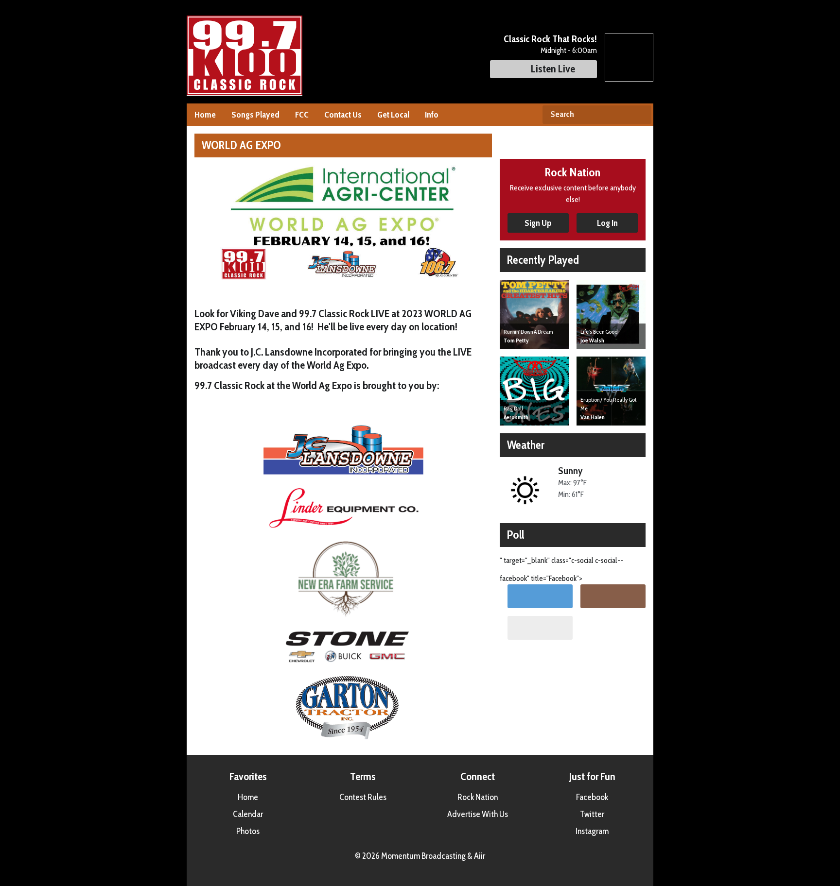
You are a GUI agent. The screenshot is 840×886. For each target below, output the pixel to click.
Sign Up (538, 223)
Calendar (248, 814)
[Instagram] (613, 596)
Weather (525, 445)
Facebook (592, 797)
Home (205, 114)
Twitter (592, 814)
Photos (248, 831)
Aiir (479, 856)
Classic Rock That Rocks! (550, 39)
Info (431, 114)
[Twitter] (540, 596)
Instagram (592, 831)
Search (640, 114)
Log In (607, 223)
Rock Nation (477, 797)
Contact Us (343, 114)
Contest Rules (362, 797)
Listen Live (553, 68)
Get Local (393, 114)
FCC (302, 114)
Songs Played (255, 114)
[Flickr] (540, 628)
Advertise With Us (477, 814)
